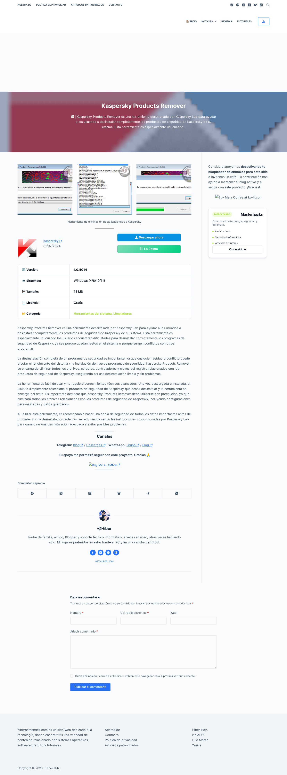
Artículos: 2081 (104, 561)
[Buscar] (267, 5)
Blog (77, 445)
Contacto (115, 4)
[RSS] (261, 5)
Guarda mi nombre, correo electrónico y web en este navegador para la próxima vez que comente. (135, 676)
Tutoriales (244, 21)
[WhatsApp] (176, 493)
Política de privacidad (51, 4)
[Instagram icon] (108, 552)
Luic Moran (200, 740)
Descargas (94, 445)
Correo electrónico (134, 613)
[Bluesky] (255, 5)
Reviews (226, 21)
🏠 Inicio (191, 21)
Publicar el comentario (90, 687)
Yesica (196, 745)
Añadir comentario (84, 631)
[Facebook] (231, 5)
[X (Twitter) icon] (100, 552)
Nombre (77, 613)
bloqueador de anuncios (226, 172)
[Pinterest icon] (116, 552)
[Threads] (243, 5)
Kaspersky (51, 241)
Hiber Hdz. (200, 730)
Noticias (207, 21)
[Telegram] (148, 493)
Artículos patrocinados (87, 4)
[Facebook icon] (93, 552)
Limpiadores (122, 313)
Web (173, 613)
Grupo (132, 445)
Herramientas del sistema (93, 313)
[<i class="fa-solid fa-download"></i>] (263, 21)
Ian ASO (198, 735)
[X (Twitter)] (249, 5)
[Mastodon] (237, 5)
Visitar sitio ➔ (237, 249)
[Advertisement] (143, 62)
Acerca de (24, 4)
